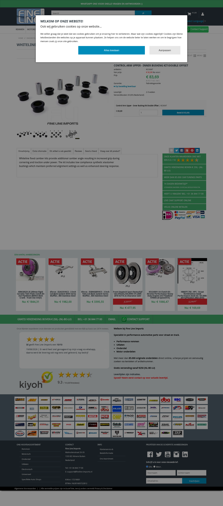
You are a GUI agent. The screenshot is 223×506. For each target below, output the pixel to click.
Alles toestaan (111, 50)
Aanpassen (165, 50)
